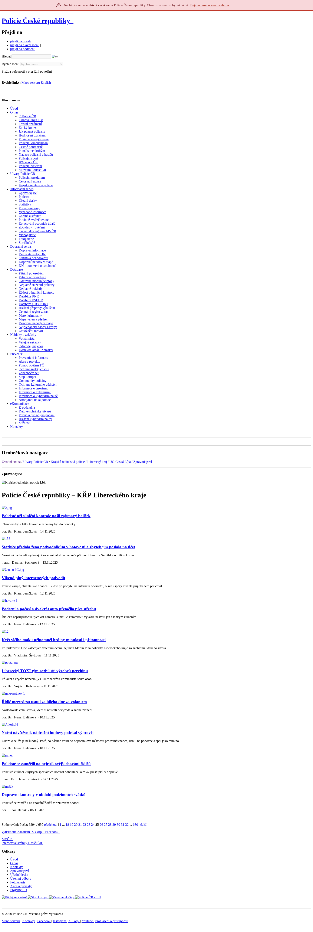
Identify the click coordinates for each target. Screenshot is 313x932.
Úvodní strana (11, 462)
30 (118, 824)
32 (127, 824)
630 (135, 824)
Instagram (60, 921)
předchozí (50, 824)
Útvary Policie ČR (35, 462)
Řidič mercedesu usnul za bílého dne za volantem (44, 701)
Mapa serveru (31, 82)
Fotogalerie (17, 882)
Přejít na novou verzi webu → (210, 5)
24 (93, 824)
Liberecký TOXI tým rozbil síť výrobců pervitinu (45, 671)
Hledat (6, 56)
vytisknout (9, 832)
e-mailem (23, 832)
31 (122, 824)
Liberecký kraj (97, 462)
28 (110, 824)
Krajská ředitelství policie (68, 462)
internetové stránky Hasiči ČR (22, 843)
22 (84, 824)
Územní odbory (20, 878)
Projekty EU (18, 890)
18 (67, 824)
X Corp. (37, 832)
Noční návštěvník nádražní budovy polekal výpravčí (47, 732)
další (143, 824)
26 (101, 824)
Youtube (88, 921)
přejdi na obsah (20, 41)
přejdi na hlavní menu (24, 45)
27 (105, 824)
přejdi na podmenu (22, 49)
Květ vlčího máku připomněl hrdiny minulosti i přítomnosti (54, 640)
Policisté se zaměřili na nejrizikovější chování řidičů (46, 763)
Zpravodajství (142, 462)
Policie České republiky (36, 20)
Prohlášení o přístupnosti (111, 921)
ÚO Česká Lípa (120, 462)
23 (88, 824)
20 (76, 824)
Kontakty (16, 867)
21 (80, 824)
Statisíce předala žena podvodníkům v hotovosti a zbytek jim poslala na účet (68, 547)
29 (114, 824)
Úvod (14, 859)
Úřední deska (19, 874)
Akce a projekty (21, 886)
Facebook (52, 832)
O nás (14, 863)
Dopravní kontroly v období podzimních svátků (44, 794)
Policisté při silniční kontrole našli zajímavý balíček (46, 516)
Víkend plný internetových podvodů (33, 578)
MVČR (7, 839)
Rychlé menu (10, 64)
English (46, 82)
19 (71, 824)
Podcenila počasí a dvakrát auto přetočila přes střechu (49, 609)
